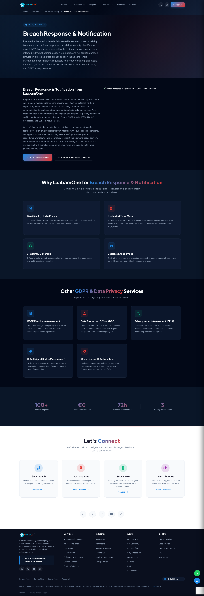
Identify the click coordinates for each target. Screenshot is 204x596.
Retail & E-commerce (104, 557)
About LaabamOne (164, 489)
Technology (101, 553)
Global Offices (133, 548)
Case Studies (164, 544)
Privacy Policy (24, 579)
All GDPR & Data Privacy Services (75, 157)
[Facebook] (102, 514)
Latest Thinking (165, 539)
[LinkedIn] (83, 514)
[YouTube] (111, 514)
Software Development (73, 557)
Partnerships (132, 557)
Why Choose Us (134, 553)
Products (121, 5)
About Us (106, 5)
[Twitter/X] (92, 514)
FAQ (160, 553)
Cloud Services (70, 562)
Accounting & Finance (73, 539)
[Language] (167, 4)
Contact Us (177, 5)
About (155, 586)
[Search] (160, 4)
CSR (129, 566)
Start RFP (121, 492)
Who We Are (132, 539)
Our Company (133, 544)
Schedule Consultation (39, 157)
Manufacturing (102, 539)
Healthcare (100, 544)
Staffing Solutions (71, 566)
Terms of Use (39, 579)
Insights (92, 5)
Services (63, 5)
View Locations (79, 489)
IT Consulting (69, 553)
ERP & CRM (69, 548)
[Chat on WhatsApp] (197, 573)
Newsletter (163, 557)
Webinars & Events (167, 548)
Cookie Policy (53, 579)
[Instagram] (121, 514)
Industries (78, 5)
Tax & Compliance (71, 544)
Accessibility (66, 579)
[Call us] (197, 581)
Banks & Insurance (103, 548)
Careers (132, 5)
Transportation (102, 562)
